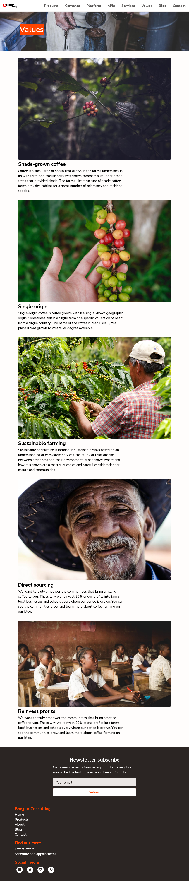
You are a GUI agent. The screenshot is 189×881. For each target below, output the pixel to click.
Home (19, 814)
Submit (94, 792)
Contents (72, 6)
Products (51, 6)
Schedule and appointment (35, 854)
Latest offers (24, 849)
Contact (179, 6)
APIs (111, 6)
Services (128, 6)
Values (147, 6)
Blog (162, 6)
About (20, 824)
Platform (94, 6)
